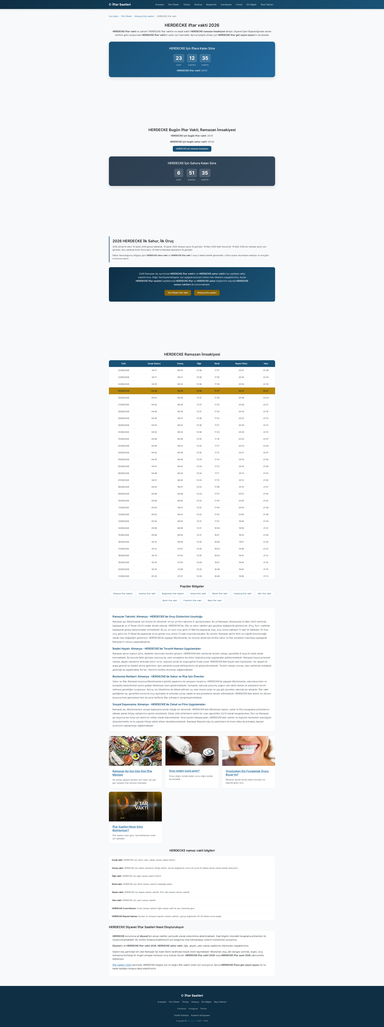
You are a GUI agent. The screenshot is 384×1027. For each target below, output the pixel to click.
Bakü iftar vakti (215, 600)
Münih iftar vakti (219, 593)
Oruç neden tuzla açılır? (184, 770)
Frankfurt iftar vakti (192, 600)
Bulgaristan (211, 4)
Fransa (239, 4)
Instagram (193, 1008)
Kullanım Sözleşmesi (200, 1015)
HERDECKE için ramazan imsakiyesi (192, 148)
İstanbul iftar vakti (147, 593)
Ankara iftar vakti (198, 593)
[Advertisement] (192, 103)
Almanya (198, 4)
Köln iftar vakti (264, 593)
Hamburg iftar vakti (243, 593)
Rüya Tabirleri (267, 4)
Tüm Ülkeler (173, 4)
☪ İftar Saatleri (120, 4)
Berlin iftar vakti (170, 600)
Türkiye (186, 4)
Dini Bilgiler (251, 4)
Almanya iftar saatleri (206, 292)
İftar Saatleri (192, 1021)
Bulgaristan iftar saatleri (173, 593)
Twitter (203, 1008)
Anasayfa (159, 4)
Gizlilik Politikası (181, 1015)
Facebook (181, 1008)
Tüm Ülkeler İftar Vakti (178, 292)
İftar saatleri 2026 (121, 964)
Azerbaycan (226, 4)
